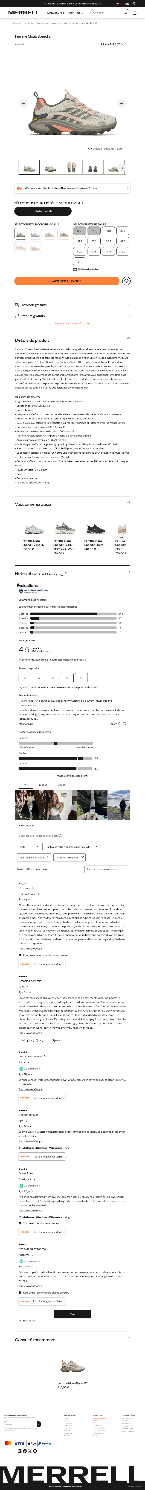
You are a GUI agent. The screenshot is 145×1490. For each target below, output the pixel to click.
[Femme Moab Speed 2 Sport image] (96, 526)
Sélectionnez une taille (89, 224)
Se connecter (68, 1428)
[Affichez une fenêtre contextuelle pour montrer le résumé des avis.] (125, 44)
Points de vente (98, 1423)
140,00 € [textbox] (19, 44)
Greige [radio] (49, 234)
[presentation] (72, 1387)
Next (121, 103)
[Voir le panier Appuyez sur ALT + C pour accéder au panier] (135, 12)
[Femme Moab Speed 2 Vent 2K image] (34, 526)
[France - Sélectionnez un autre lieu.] (118, 4)
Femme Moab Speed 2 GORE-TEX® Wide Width (64, 545)
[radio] (43, 211)
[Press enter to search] (125, 12)
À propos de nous (127, 1418)
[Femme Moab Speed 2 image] (72, 1363)
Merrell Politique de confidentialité (9, 1429)
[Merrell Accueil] (24, 12)
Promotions (97, 1425)
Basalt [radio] (20, 234)
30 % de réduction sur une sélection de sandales (72, 3)
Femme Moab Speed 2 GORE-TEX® (125, 545)
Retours (66, 1421)
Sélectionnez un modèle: (48, 203)
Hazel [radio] (63, 234)
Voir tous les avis (27, 1320)
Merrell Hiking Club (128, 1431)
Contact (66, 1418)
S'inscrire (67, 1430)
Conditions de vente (31, 1428)
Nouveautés (125, 1426)
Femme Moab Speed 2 (72, 1383)
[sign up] (39, 1424)
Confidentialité (58, 1486)
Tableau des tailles (88, 269)
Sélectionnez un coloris (36, 224)
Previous (23, 103)
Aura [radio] (35, 234)
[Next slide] (100, 3)
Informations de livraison (69, 1424)
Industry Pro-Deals (99, 1430)
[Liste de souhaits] (134, 3)
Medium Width (43, 211)
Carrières (96, 1436)
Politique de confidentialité (21, 1428)
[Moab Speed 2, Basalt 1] (72, 103)
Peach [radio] (20, 247)
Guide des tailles (98, 1433)
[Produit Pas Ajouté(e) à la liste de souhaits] (126, 281)
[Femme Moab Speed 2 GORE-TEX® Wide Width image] (65, 526)
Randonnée (125, 1421)
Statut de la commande (68, 1434)
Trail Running (126, 1423)
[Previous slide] (45, 3)
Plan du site (51, 1486)
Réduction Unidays (99, 1428)
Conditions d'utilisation (77, 1486)
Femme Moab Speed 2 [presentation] (32, 36)
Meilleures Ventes (127, 1428)
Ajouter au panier (67, 281)
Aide (126, 3)
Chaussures (55, 12)
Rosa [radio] (35, 247)
